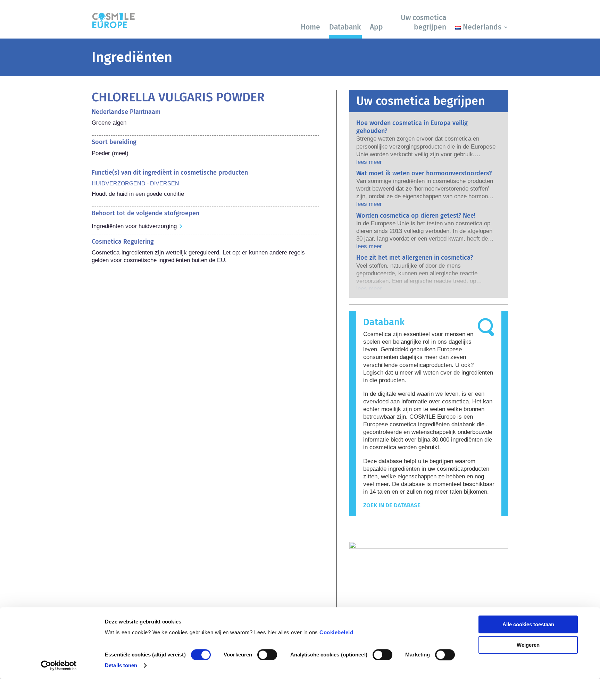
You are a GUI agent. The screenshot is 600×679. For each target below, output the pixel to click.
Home (310, 27)
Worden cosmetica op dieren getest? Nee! (415, 215)
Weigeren (528, 645)
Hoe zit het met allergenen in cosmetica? (414, 257)
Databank (345, 27)
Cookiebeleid (336, 632)
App (376, 27)
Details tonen (121, 665)
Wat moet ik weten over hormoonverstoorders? (424, 173)
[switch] (267, 654)
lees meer (369, 162)
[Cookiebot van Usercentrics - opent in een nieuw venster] (58, 665)
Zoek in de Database (391, 505)
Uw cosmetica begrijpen (423, 22)
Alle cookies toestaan (528, 624)
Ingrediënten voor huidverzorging (134, 226)
